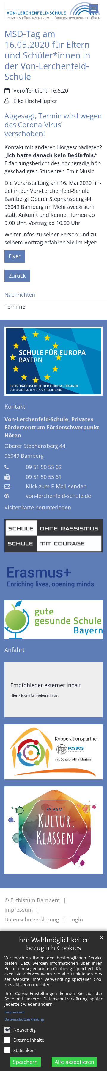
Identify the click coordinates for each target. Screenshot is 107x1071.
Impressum (14, 1012)
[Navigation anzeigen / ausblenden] (93, 8)
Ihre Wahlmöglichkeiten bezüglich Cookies (53, 944)
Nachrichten (19, 294)
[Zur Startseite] (53, 11)
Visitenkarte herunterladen (37, 507)
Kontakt (14, 406)
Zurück (17, 275)
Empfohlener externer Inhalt (45, 685)
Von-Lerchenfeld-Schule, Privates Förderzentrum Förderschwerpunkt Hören (51, 427)
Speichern (25, 1061)
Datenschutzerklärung (24, 1019)
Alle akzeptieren (74, 1061)
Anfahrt (14, 649)
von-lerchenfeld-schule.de (58, 495)
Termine (14, 306)
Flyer (15, 256)
